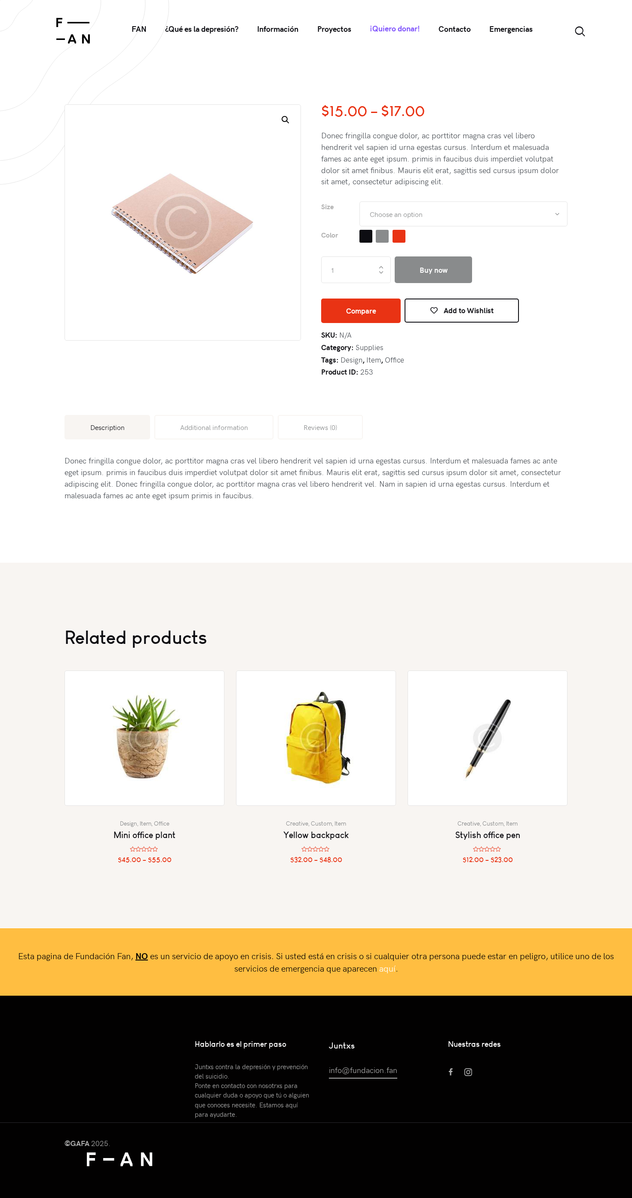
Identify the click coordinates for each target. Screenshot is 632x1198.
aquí (387, 968)
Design (351, 359)
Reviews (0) (320, 427)
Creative (297, 823)
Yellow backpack (316, 834)
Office (394, 359)
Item (373, 359)
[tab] (107, 427)
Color (329, 234)
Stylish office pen (487, 834)
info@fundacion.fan (363, 1069)
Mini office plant (144, 834)
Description (107, 427)
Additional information (214, 427)
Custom (321, 823)
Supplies (369, 347)
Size (327, 206)
